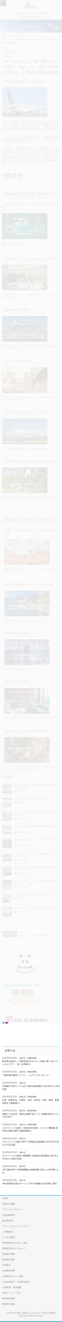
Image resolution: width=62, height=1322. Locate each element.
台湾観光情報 (31, 1058)
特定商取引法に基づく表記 (15, 1243)
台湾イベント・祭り (11, 1293)
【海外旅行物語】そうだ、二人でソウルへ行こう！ (26, 1075)
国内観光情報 (31, 1110)
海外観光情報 (31, 1072)
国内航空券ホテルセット (13, 1248)
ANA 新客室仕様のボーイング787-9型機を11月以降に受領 (29, 1183)
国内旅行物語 (8, 1259)
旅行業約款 (7, 1220)
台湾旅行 (6, 1265)
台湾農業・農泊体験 (11, 1287)
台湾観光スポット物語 (12, 1276)
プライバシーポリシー (12, 1209)
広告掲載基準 (8, 1215)
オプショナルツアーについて (16, 1226)
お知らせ (22, 1058)
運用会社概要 (8, 1204)
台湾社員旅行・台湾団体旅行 (16, 1282)
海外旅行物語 (8, 1304)
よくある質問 (8, 1237)
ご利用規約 (7, 1232)
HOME (5, 1198)
